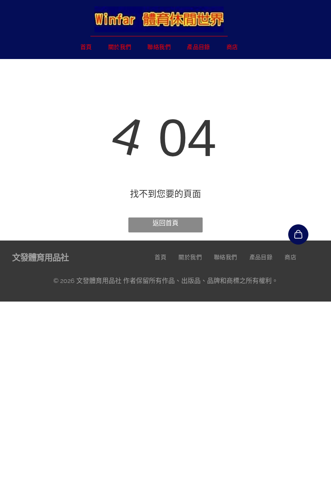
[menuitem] (86, 46)
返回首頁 (165, 223)
